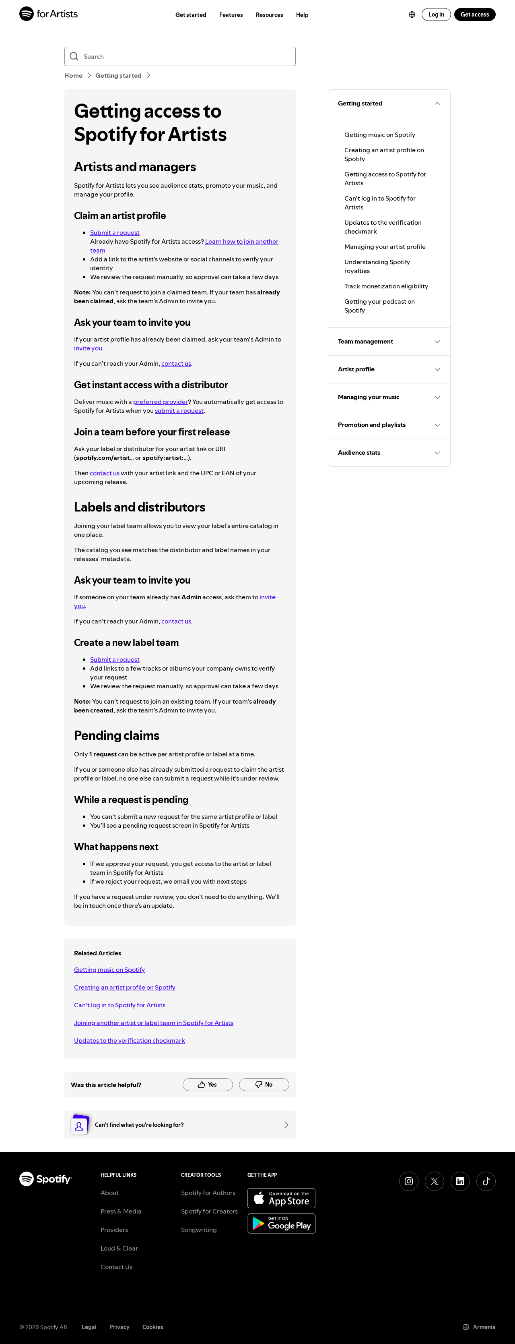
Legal (89, 1327)
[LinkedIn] (460, 1181)
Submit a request (115, 232)
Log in (436, 14)
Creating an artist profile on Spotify (124, 987)
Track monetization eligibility (386, 286)
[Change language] (412, 14)
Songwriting (199, 1229)
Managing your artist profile (385, 246)
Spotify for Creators (209, 1211)
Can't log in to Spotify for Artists (119, 1004)
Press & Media (121, 1211)
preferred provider (160, 401)
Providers (114, 1229)
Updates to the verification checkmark (129, 1040)
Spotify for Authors (208, 1192)
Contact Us (116, 1266)
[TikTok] (486, 1181)
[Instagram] (408, 1181)
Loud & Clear (119, 1248)
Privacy (119, 1327)
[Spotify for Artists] (48, 14)
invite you (88, 348)
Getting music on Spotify (109, 969)
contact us (176, 363)
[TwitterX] (434, 1181)
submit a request (179, 410)
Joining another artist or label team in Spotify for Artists (153, 1022)
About (110, 1192)
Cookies (152, 1327)
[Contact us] (283, 1125)
